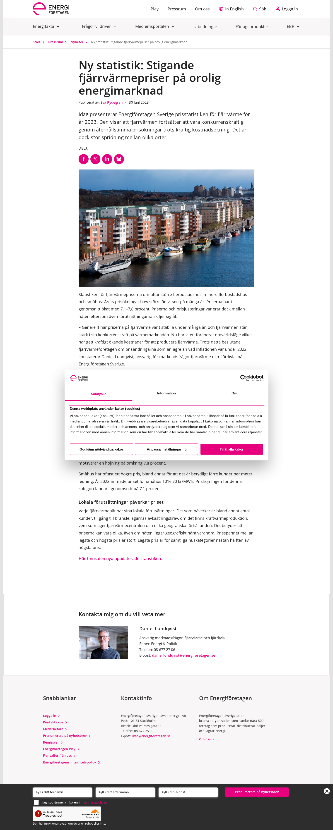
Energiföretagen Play (59, 749)
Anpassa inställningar (164, 449)
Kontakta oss (53, 722)
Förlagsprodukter (252, 26)
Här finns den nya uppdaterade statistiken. (120, 558)
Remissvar (51, 742)
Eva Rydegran (112, 102)
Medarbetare (53, 729)
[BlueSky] (119, 159)
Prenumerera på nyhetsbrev (65, 735)
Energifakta (44, 26)
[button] (232, 8)
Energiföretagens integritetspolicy (70, 762)
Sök (262, 9)
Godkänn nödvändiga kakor (101, 449)
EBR (291, 26)
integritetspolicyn (94, 802)
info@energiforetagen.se (151, 736)
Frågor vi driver (97, 26)
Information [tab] (166, 393)
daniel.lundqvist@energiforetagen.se (183, 655)
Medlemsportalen (152, 26)
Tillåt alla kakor (232, 449)
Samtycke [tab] (98, 394)
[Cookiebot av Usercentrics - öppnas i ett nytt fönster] (243, 378)
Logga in (50, 715)
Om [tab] (234, 393)
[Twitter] (95, 159)
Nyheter (77, 42)
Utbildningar (205, 26)
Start (37, 42)
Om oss (205, 739)
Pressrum (56, 42)
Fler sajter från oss (58, 755)
